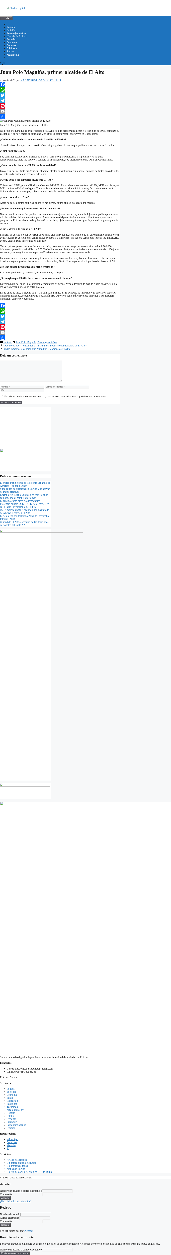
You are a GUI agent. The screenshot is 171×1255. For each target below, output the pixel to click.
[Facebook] (60, 84)
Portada (11, 27)
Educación (12, 1100)
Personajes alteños (16, 33)
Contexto (7, 342)
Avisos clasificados (17, 1159)
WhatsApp (12, 1139)
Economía (12, 42)
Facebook (12, 1142)
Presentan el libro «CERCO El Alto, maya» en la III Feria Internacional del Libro (24, 505)
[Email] (60, 111)
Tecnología (12, 1106)
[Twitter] (60, 95)
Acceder (28, 1230)
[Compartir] (60, 116)
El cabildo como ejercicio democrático (20, 500)
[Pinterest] (60, 106)
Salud (10, 1097)
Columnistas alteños (17, 1165)
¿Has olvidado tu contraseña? (15, 1201)
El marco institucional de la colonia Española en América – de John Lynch (25, 484)
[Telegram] (60, 100)
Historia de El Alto (16, 36)
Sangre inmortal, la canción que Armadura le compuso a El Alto (36, 348)
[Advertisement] (25, 428)
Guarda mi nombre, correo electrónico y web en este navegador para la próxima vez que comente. (55, 396)
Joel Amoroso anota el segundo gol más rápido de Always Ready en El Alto (24, 511)
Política (11, 1088)
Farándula (12, 1121)
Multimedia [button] (13, 54)
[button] (2, 63)
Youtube (11, 1145)
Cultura (11, 1115)
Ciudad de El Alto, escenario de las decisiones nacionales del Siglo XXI (24, 523)
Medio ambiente (15, 1109)
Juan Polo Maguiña (26, 342)
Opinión (11, 30)
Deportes (11, 45)
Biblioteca (12, 48)
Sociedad (11, 39)
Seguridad (12, 1103)
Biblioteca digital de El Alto (21, 1162)
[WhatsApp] (60, 89)
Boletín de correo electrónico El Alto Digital (30, 1171)
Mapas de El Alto (16, 1168)
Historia (11, 1112)
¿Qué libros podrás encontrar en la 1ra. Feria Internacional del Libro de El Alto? (45, 345)
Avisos (10, 51)
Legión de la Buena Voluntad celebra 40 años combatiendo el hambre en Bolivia (24, 496)
